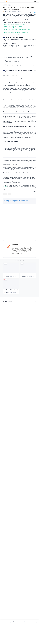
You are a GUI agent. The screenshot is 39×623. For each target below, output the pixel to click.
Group (21, 253)
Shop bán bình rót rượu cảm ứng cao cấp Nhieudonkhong (14, 24)
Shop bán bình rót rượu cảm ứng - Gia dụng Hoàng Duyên (14, 27)
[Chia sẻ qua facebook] (33, 12)
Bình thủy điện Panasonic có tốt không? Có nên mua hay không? (13, 201)
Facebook (17, 253)
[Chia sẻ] (37, 622)
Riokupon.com (15, 244)
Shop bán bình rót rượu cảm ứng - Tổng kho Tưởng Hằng (14, 34)
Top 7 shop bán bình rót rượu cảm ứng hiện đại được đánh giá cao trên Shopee (16, 200)
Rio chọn (10, 11)
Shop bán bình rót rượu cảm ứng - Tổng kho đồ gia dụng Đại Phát (16, 32)
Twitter (24, 253)
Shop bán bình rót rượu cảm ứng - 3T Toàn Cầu (13, 26)
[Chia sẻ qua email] (35, 12)
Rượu (9, 5)
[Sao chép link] (25, 622)
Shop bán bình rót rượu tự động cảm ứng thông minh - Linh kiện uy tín (17, 29)
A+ (13, 621)
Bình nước (5, 5)
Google (13, 253)
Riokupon (34, 17)
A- (11, 621)
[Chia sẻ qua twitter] (34, 12)
